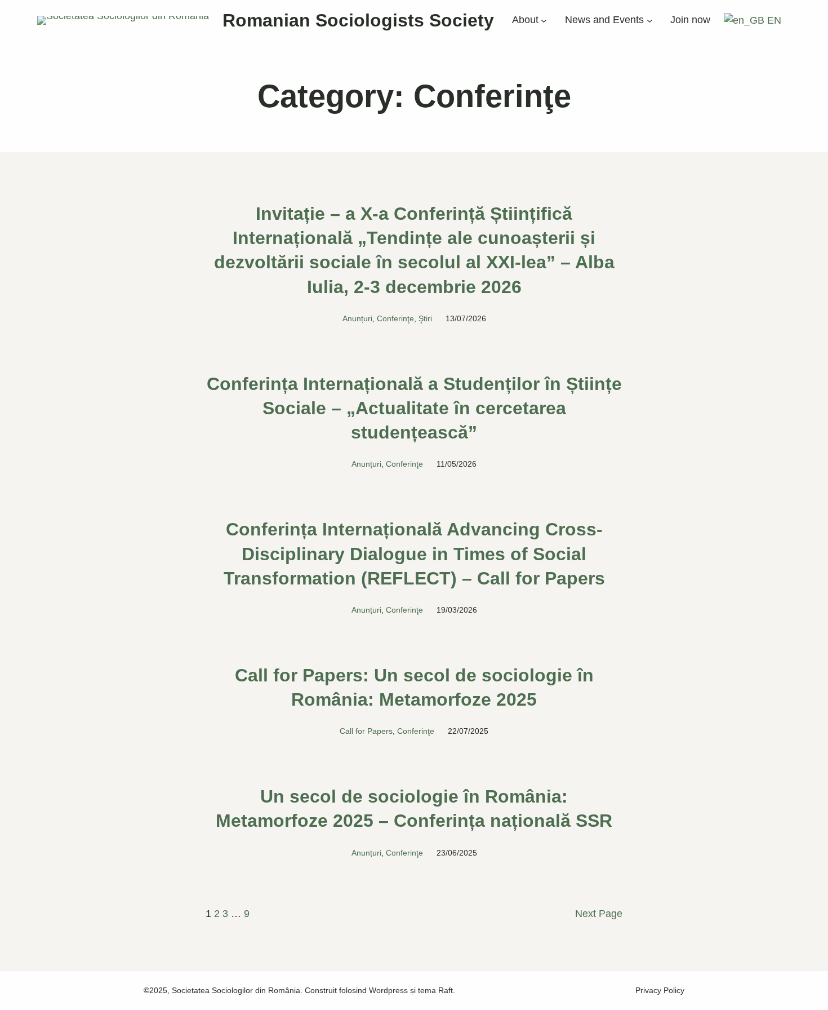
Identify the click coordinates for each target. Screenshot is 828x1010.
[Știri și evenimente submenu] (650, 20)
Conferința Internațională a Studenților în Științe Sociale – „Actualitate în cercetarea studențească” (414, 408)
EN (772, 20)
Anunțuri (357, 318)
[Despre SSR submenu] (544, 20)
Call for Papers (366, 731)
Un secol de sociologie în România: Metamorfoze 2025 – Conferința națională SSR (414, 808)
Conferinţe (395, 318)
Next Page (598, 913)
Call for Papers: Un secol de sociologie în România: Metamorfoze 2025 (414, 687)
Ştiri (425, 318)
